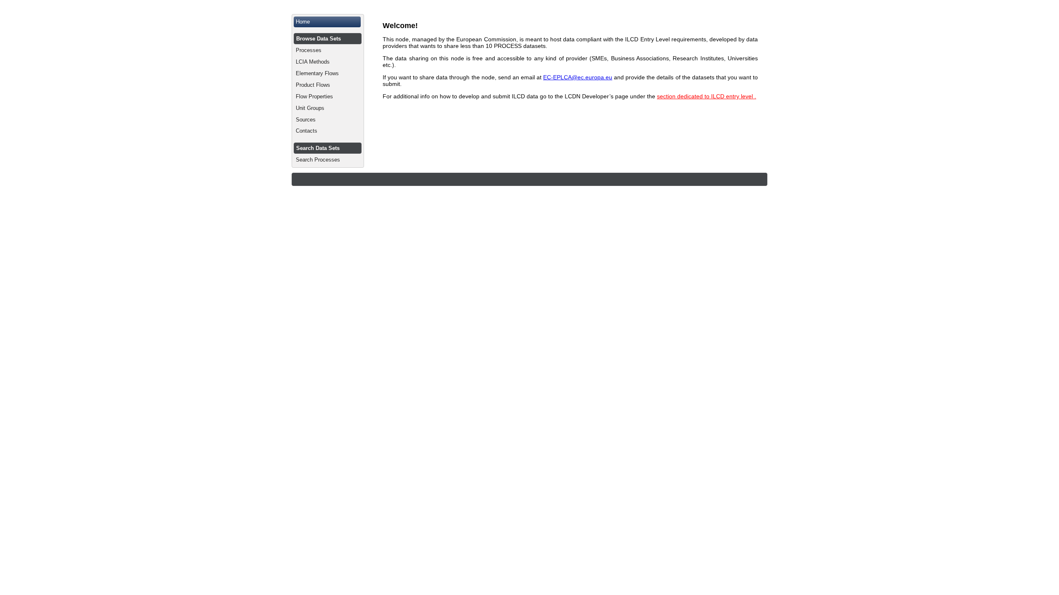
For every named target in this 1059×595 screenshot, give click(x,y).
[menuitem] (328, 22)
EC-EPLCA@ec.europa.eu (577, 77)
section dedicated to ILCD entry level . (706, 96)
